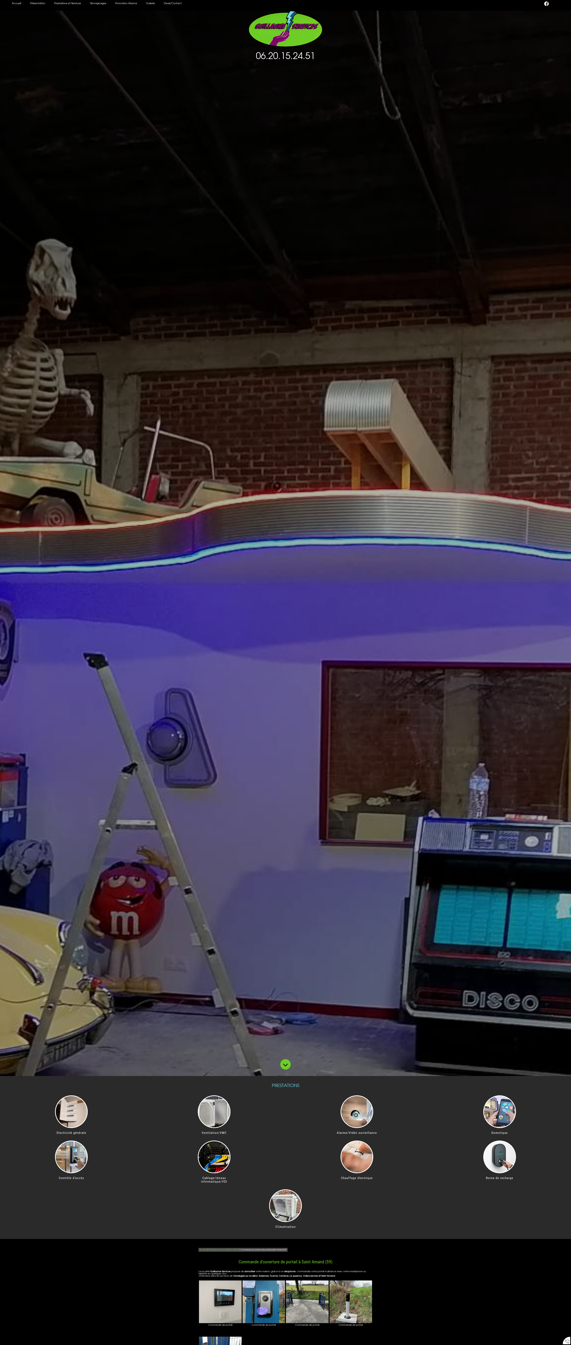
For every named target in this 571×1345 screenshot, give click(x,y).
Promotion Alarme (126, 3)
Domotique (234, 1250)
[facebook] (546, 5)
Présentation (37, 3)
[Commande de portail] (220, 1301)
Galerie (150, 3)
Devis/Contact (173, 3)
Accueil (16, 3)
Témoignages (98, 3)
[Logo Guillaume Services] (285, 28)
